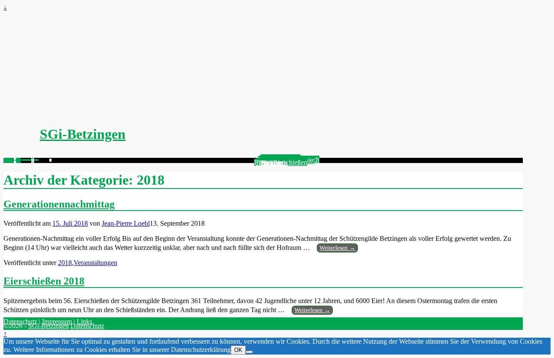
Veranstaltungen (95, 262)
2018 (65, 262)
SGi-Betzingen (83, 134)
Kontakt (272, 162)
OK (238, 350)
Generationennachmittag (59, 204)
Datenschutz (20, 321)
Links (84, 321)
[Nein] (249, 352)
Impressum (57, 321)
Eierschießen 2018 (43, 281)
